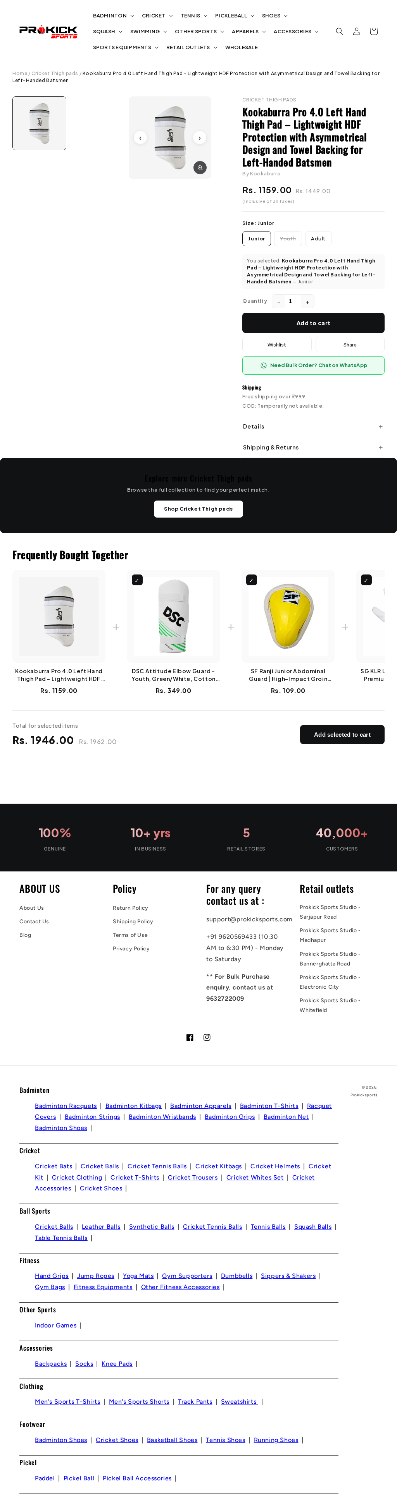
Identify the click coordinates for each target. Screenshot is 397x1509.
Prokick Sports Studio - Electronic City (330, 982)
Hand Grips (52, 1275)
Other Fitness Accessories (180, 1287)
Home (19, 73)
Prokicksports (364, 1094)
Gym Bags (50, 1287)
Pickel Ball (79, 1478)
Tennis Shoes (225, 1440)
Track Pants (195, 1401)
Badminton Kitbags (133, 1105)
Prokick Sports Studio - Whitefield (330, 1005)
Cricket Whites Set (255, 1177)
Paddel (45, 1478)
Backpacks (51, 1363)
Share (350, 344)
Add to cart (313, 322)
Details (253, 426)
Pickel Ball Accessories (137, 1478)
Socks (84, 1363)
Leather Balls (101, 1226)
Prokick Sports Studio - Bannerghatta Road (330, 959)
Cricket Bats (53, 1166)
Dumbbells (236, 1275)
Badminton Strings (92, 1116)
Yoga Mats (138, 1275)
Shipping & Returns (271, 447)
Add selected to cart (342, 734)
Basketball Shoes (172, 1440)
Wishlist (277, 344)
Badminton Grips (230, 1116)
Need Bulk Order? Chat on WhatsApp (318, 365)
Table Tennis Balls (61, 1237)
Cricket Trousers (193, 1177)
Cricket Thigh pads (54, 73)
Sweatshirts (239, 1401)
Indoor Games (55, 1325)
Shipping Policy (133, 921)
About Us (31, 908)
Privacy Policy (131, 948)
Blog (25, 935)
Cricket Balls (100, 1166)
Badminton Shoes (61, 1128)
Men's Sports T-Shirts (67, 1401)
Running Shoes (276, 1440)
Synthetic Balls (151, 1226)
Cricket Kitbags (218, 1166)
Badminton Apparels (200, 1105)
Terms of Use (130, 935)
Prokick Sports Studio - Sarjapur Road (330, 912)
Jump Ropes (95, 1275)
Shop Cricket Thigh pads (198, 509)
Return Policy (130, 908)
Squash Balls (312, 1226)
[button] (112, 16)
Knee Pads (117, 1363)
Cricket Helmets (275, 1166)
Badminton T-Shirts (269, 1105)
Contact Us (34, 921)
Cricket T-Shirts (134, 1177)
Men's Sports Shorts (139, 1401)
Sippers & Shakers (288, 1275)
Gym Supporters (187, 1275)
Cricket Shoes (101, 1188)
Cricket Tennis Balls (157, 1166)
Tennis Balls (268, 1226)
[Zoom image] (200, 167)
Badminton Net (286, 1116)
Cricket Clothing (77, 1177)
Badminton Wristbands (162, 1116)
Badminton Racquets (66, 1105)
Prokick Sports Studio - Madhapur (330, 935)
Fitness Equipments (103, 1287)
